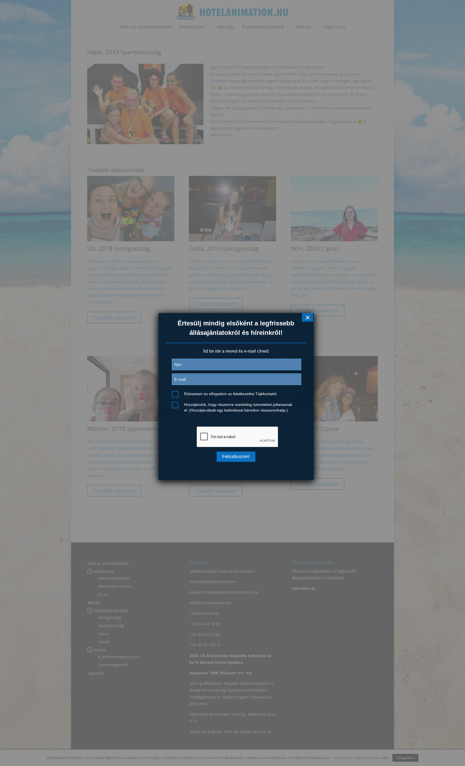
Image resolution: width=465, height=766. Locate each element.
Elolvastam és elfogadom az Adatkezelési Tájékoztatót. (230, 394)
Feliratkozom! (236, 456)
